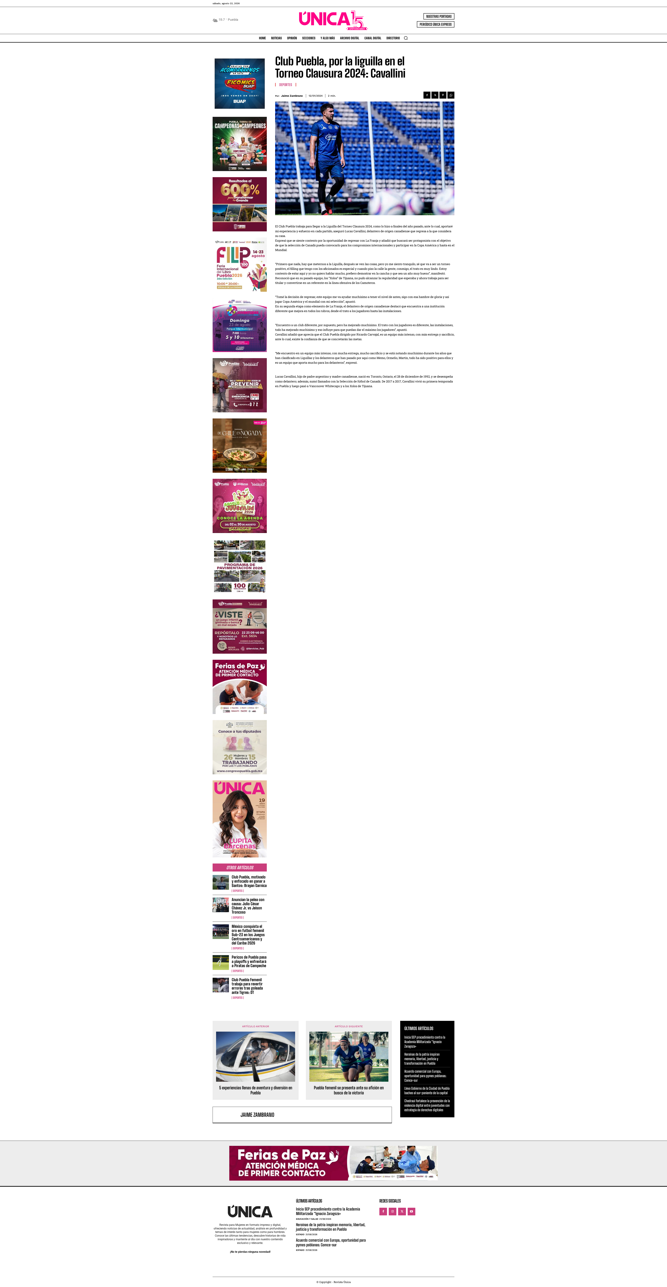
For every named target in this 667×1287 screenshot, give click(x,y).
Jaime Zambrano (292, 95)
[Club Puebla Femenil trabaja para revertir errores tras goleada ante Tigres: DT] (221, 985)
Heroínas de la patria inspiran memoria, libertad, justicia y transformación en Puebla (422, 1058)
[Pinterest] (442, 95)
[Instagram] (392, 1211)
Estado (300, 1234)
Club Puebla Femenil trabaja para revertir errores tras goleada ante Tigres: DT (247, 986)
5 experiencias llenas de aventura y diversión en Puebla (255, 1090)
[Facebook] (426, 95)
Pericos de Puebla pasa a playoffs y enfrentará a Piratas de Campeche (249, 961)
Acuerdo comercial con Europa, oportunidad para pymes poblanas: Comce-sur (425, 1075)
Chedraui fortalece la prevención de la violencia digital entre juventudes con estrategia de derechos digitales (427, 1105)
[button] (406, 38)
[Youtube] (411, 1211)
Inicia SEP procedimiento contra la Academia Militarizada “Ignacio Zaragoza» (424, 1041)
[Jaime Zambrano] (228, 1114)
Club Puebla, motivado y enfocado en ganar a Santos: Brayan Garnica (249, 881)
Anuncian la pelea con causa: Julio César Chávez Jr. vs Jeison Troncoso (248, 906)
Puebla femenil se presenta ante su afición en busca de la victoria (349, 1090)
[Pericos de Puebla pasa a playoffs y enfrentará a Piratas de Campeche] (221, 962)
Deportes (237, 890)
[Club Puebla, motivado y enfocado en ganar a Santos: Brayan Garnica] (221, 882)
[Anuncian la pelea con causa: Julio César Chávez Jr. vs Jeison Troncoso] (221, 905)
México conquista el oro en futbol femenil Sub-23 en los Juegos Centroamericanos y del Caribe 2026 (248, 935)
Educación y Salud (307, 1219)
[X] (434, 95)
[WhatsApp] (450, 95)
